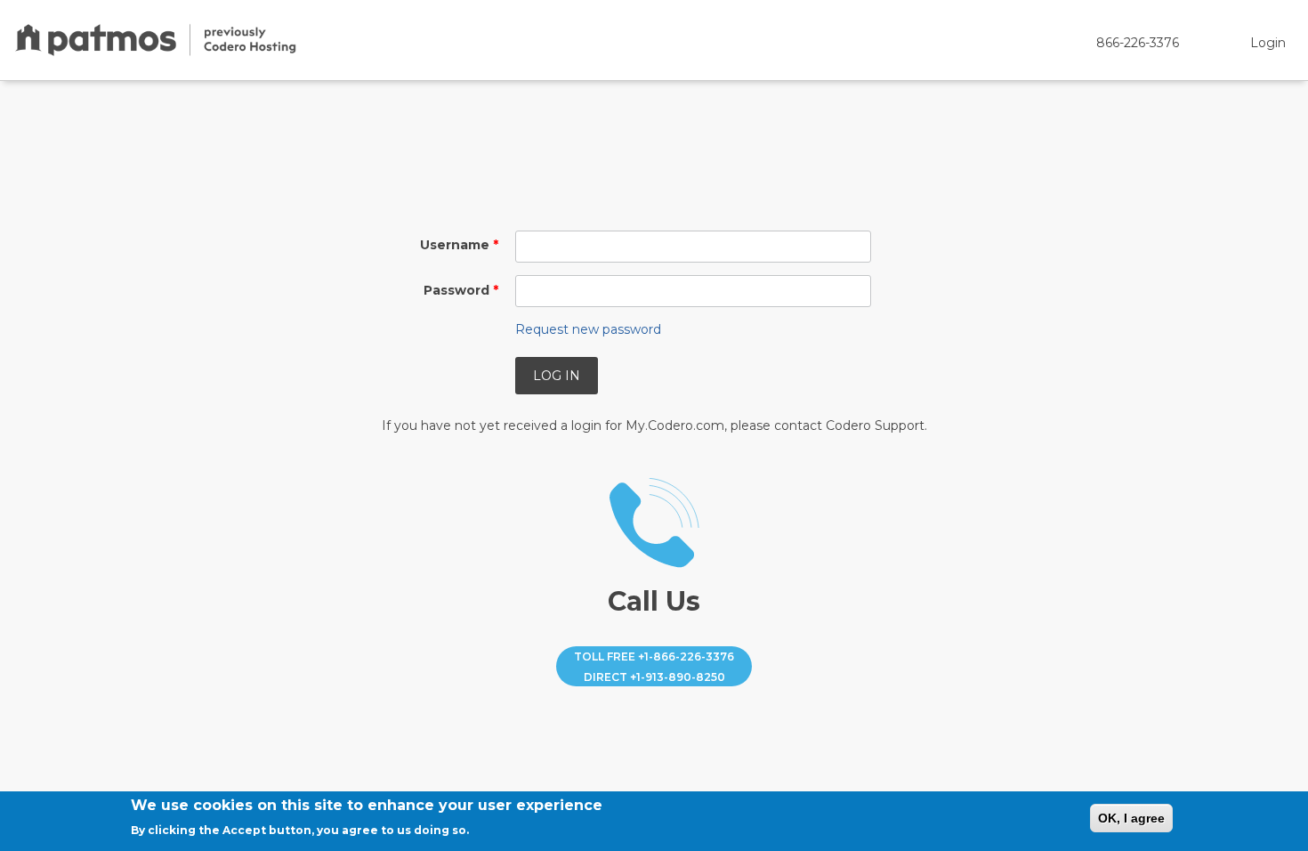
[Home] (156, 40)
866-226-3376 (1137, 43)
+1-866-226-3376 (686, 656)
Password (461, 290)
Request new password (588, 329)
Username (459, 245)
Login (1268, 43)
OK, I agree (1131, 818)
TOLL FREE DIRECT (654, 666)
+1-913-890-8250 (677, 677)
